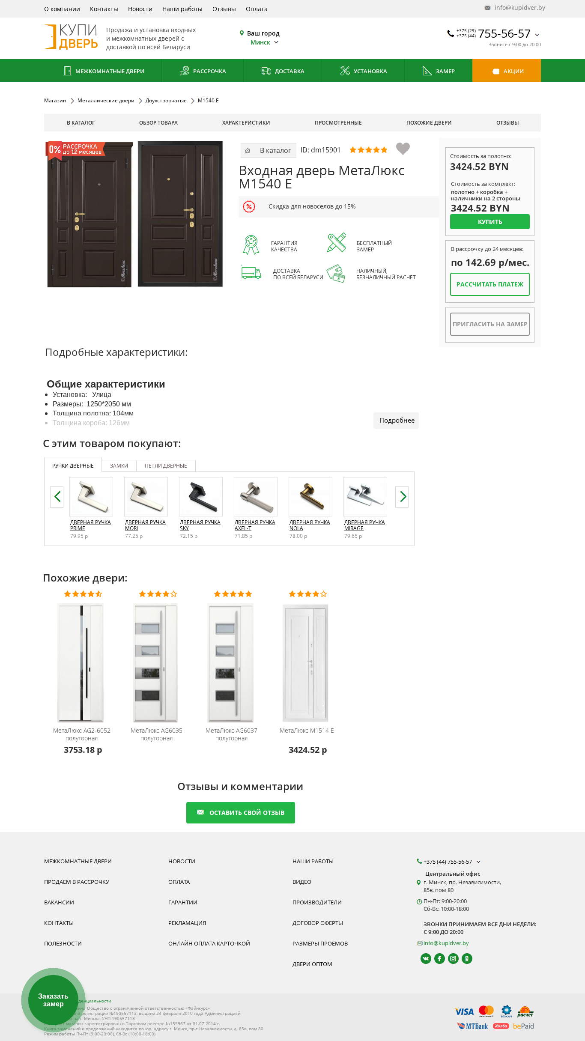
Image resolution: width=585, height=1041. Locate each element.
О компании (62, 9)
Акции (513, 71)
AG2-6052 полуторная (81, 734)
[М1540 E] (134, 214)
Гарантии (182, 902)
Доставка (289, 71)
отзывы (507, 122)
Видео (301, 882)
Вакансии (59, 902)
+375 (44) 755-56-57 (448, 861)
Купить (490, 222)
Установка (369, 71)
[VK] (422, 958)
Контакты (104, 9)
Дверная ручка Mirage (364, 525)
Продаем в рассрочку (76, 882)
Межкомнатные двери (109, 71)
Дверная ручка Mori (145, 525)
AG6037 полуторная (231, 734)
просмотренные (338, 122)
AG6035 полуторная (156, 734)
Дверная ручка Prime (90, 525)
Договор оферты (317, 923)
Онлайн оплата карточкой (209, 943)
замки (119, 465)
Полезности (63, 943)
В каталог (81, 122)
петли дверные (166, 465)
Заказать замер (53, 1000)
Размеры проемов (320, 943)
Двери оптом (312, 964)
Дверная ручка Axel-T (255, 525)
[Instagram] (449, 958)
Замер (445, 71)
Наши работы (182, 9)
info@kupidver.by (517, 7)
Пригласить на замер (490, 324)
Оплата (257, 9)
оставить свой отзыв (246, 812)
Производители (317, 902)
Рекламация (187, 923)
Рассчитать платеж (490, 284)
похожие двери (429, 122)
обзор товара (158, 122)
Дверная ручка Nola (310, 525)
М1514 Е (307, 730)
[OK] (463, 958)
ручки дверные (73, 465)
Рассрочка (209, 71)
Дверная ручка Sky (200, 525)
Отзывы (224, 9)
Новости (140, 9)
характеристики (246, 122)
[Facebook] (435, 958)
